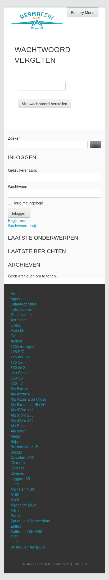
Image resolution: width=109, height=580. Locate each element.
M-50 (15, 494)
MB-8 (15, 510)
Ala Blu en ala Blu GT (28, 404)
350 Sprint (19, 372)
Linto (15, 483)
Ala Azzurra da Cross (28, 399)
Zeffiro (16, 526)
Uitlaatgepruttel (23, 304)
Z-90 (15, 536)
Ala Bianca (19, 388)
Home (16, 293)
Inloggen (19, 213)
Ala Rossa (19, 425)
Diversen (18, 473)
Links (15, 541)
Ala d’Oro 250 (22, 415)
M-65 (15, 499)
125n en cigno (22, 346)
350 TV (17, 383)
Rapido (16, 515)
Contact (17, 335)
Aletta (15, 436)
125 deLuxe (20, 356)
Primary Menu (82, 12)
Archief (16, 341)
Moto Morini (20, 330)
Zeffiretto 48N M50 (26, 531)
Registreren (18, 220)
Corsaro (17, 468)
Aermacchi (19, 319)
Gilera (16, 325)
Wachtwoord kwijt (22, 225)
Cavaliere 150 (22, 457)
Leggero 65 (20, 478)
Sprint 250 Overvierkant (30, 520)
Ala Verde (19, 430)
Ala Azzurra (20, 393)
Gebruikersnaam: (22, 170)
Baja (14, 441)
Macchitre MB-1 (24, 505)
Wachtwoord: (19, 186)
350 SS (17, 378)
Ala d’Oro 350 (22, 420)
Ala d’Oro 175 (22, 409)
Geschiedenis (22, 314)
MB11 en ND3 (22, 489)
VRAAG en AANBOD (28, 547)
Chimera (18, 462)
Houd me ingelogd (27, 202)
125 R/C (17, 351)
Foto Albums (21, 309)
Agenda (17, 298)
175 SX (17, 362)
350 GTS (18, 367)
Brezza (16, 452)
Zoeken (14, 138)
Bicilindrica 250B (24, 446)
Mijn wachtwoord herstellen (44, 103)
